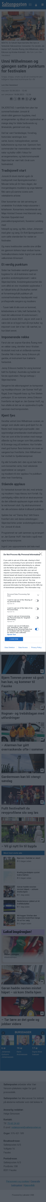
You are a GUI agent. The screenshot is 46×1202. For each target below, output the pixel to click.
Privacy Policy (36, 647)
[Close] (41, 554)
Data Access (23, 647)
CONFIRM (14, 639)
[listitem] (23, 595)
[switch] (37, 600)
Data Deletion (10, 647)
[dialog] (23, 601)
